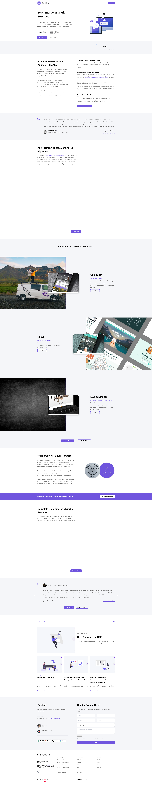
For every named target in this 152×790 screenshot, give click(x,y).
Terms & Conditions (90, 786)
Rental (78, 767)
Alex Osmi (44, 725)
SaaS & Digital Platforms (82, 770)
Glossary (99, 767)
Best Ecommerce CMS (89, 637)
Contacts (99, 757)
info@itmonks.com (54, 718)
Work (90, 3)
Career (98, 762)
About (94, 3)
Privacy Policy (82, 786)
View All (112, 622)
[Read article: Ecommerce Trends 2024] (49, 664)
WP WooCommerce (82, 633)
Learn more (40, 690)
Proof (99, 3)
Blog (98, 764)
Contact (104, 3)
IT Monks (44, 3)
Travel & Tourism (80, 772)
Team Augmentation (61, 772)
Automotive (79, 759)
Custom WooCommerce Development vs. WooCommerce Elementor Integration (101, 680)
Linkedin (38, 771)
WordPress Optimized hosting (63, 764)
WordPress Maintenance (62, 770)
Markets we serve (100, 770)
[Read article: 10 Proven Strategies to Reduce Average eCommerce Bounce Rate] (76, 664)
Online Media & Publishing (82, 764)
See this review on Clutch (109, 133)
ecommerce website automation (90, 180)
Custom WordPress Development (64, 759)
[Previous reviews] (34, 126)
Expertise (85, 3)
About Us (99, 759)
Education (79, 762)
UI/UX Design (60, 757)
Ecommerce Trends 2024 (45, 677)
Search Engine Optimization (63, 767)
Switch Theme (150, 395)
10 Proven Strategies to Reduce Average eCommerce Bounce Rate (75, 679)
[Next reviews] (117, 126)
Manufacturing (80, 757)
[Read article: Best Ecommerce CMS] (56, 640)
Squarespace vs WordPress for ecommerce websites (96, 77)
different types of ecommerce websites (55, 155)
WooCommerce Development (63, 762)
